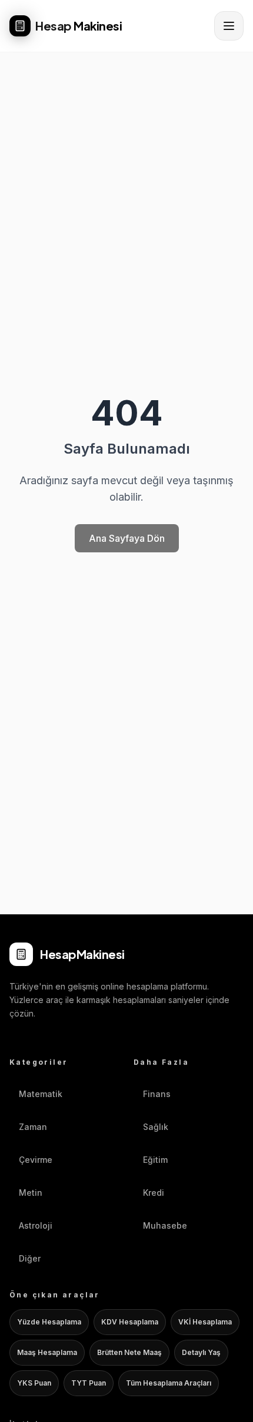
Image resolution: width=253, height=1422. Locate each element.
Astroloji (35, 1225)
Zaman (33, 1127)
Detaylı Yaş (201, 1352)
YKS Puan (34, 1383)
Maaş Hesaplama (47, 1352)
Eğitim (155, 1160)
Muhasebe (165, 1225)
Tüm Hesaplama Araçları (168, 1383)
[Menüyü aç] (229, 26)
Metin (30, 1193)
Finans (157, 1094)
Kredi (153, 1193)
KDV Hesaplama (129, 1321)
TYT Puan (88, 1383)
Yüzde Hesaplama (49, 1321)
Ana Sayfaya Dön (127, 538)
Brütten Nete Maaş (129, 1352)
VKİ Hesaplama (205, 1321)
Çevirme (35, 1160)
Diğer (30, 1258)
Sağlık (155, 1127)
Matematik (40, 1094)
